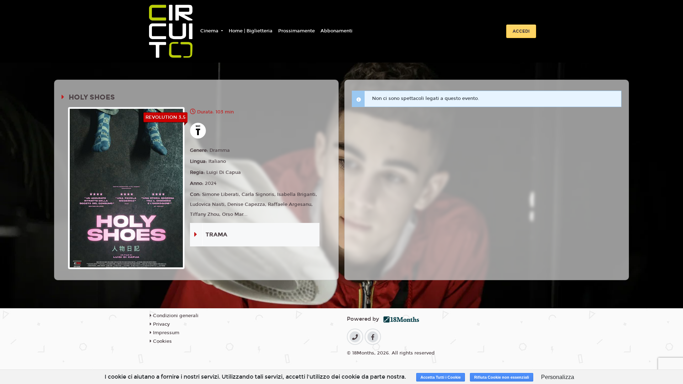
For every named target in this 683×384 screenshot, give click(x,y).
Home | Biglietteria (250, 31)
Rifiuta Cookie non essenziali (501, 377)
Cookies (162, 341)
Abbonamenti (337, 31)
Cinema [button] (210, 31)
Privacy (161, 324)
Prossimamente (296, 31)
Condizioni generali (175, 316)
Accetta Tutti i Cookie (440, 377)
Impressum (165, 333)
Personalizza (557, 377)
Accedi (521, 31)
